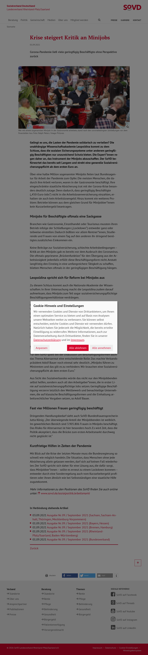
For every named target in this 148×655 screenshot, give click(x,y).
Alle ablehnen (77, 348)
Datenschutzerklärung (47, 340)
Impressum (77, 340)
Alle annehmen (101, 348)
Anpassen (41, 348)
